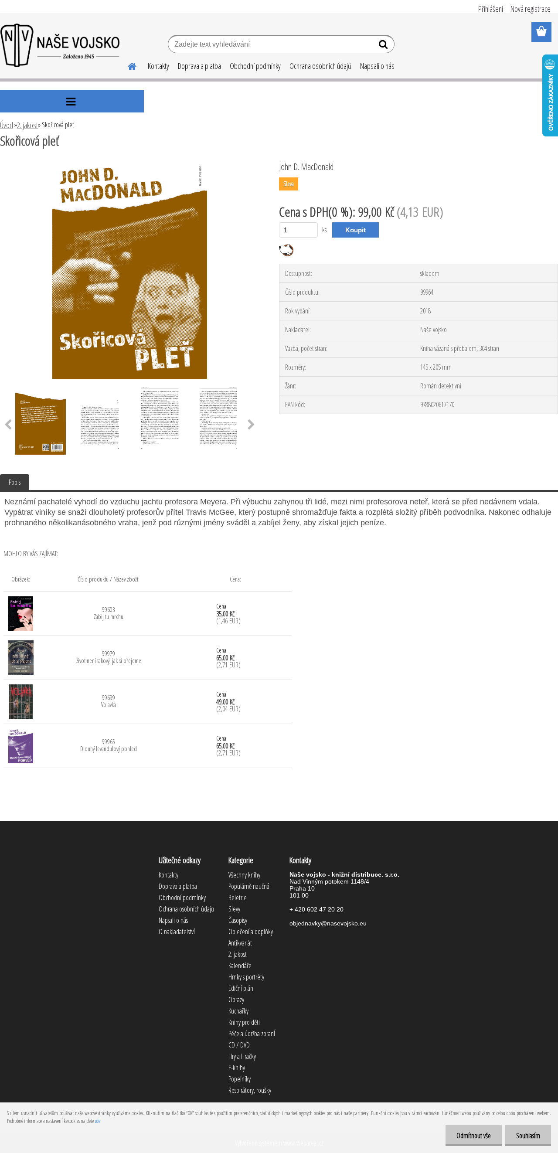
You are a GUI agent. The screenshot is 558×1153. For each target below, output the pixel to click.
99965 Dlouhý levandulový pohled (108, 745)
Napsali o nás (377, 66)
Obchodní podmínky (255, 66)
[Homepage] (127, 65)
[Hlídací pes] (286, 247)
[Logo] (60, 45)
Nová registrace (530, 8)
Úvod (6, 125)
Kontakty (158, 66)
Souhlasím (528, 1135)
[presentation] (251, 425)
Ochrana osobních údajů (320, 66)
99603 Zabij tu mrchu (108, 613)
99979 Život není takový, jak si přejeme (108, 657)
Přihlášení (490, 8)
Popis (14, 482)
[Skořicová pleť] (129, 164)
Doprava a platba (199, 66)
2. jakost (27, 125)
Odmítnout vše (473, 1135)
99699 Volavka (108, 701)
